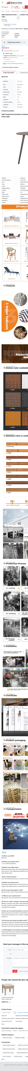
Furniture (8, 11)
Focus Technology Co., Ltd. (19, 1064)
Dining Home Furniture (8, 1052)
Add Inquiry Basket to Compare (10, 67)
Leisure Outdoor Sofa (7, 1021)
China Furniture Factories (9, 1045)
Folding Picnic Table (19, 1037)
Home (3, 11)
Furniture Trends (18, 1056)
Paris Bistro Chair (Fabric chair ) (9, 1018)
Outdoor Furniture (15, 11)
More (3, 1059)
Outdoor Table (23, 11)
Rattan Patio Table (7, 1037)
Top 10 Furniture (7, 1056)
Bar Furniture (19, 1021)
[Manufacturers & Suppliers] (14, 2)
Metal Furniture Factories (9, 1049)
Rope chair (4, 1015)
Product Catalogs (23, 1012)
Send (15, 971)
